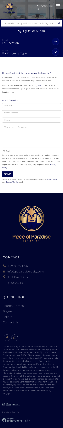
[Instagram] (14, 338)
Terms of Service (12, 182)
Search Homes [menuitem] (13, 306)
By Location (10, 43)
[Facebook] (7, 338)
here (39, 85)
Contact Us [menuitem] (11, 322)
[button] (59, 23)
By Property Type (14, 53)
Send (7, 174)
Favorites (48, 6)
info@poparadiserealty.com (25, 271)
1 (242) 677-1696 (33, 31)
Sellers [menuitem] (7, 317)
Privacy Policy (52, 179)
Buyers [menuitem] (8, 311)
